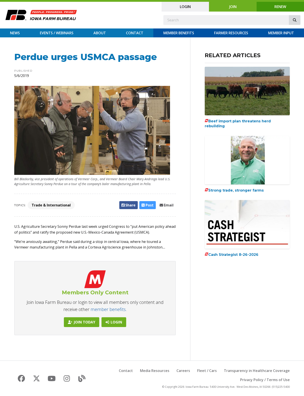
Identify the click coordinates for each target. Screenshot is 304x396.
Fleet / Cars (207, 370)
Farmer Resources (231, 32)
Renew (280, 6)
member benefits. (109, 309)
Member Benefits (178, 32)
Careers (183, 370)
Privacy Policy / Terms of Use (265, 379)
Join (233, 6)
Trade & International (51, 205)
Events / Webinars (56, 32)
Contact (134, 32)
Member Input (281, 32)
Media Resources (154, 370)
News (15, 32)
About (99, 32)
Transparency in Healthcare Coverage (257, 370)
